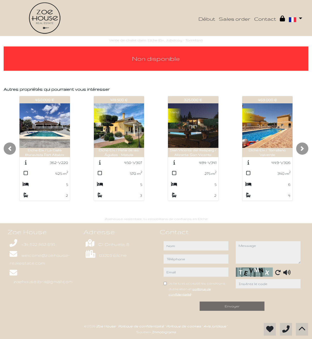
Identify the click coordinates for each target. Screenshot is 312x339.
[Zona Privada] (282, 19)
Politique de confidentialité (141, 326)
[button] (10, 149)
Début (206, 19)
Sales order (234, 19)
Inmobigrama (164, 332)
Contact (265, 19)
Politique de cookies (184, 326)
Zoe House (106, 326)
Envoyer (232, 306)
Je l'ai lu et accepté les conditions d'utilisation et (196, 289)
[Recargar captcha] (278, 272)
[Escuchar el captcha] (287, 272)
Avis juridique (215, 326)
